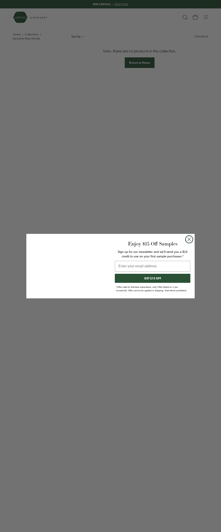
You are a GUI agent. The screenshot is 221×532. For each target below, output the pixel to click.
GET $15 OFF (152, 278)
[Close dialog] (189, 239)
